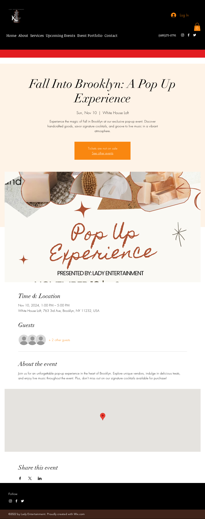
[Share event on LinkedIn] (40, 478)
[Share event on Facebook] (20, 478)
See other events (102, 153)
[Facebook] (189, 35)
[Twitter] (195, 35)
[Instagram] (183, 35)
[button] (197, 27)
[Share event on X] (30, 478)
